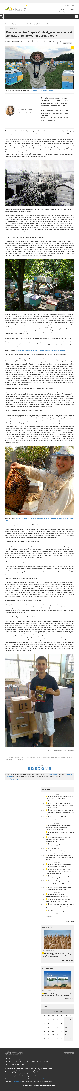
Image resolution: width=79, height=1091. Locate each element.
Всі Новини (70, 921)
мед (12, 757)
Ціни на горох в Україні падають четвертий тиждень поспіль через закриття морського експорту (59, 805)
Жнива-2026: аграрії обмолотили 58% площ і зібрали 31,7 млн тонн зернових (60, 845)
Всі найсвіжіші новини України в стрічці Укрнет (39, 1085)
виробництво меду (36, 757)
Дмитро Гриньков (48, 757)
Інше (23, 41)
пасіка (27, 757)
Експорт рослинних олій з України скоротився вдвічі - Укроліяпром (58, 865)
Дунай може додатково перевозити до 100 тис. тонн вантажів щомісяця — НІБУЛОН (60, 798)
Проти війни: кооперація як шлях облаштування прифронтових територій (41, 350)
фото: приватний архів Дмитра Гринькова (41, 90)
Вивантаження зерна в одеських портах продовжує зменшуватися (58, 900)
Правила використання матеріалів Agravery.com (27, 1062)
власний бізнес (19, 759)
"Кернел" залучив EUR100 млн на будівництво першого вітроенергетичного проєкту (59, 819)
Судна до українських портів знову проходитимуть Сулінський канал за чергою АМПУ (59, 857)
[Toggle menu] (76, 16)
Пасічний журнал (66, 757)
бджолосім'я (9, 759)
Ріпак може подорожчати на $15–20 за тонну (60, 833)
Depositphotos (47, 1078)
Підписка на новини (15, 1064)
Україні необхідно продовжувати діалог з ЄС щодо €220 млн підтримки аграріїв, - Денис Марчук (60, 906)
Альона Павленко (25, 110)
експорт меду (19, 757)
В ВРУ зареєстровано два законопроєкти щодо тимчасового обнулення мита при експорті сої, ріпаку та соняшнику (59, 913)
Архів (45, 1007)
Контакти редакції (13, 1059)
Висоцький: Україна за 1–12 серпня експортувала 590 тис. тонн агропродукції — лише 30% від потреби (57, 954)
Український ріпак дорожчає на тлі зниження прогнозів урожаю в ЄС (58, 888)
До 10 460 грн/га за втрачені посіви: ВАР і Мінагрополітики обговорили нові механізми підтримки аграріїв (59, 851)
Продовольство (12, 41)
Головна (7, 24)
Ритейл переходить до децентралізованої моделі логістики (57, 895)
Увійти (59, 12)
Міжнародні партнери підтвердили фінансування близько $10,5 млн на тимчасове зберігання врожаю (58, 827)
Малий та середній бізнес (39, 41)
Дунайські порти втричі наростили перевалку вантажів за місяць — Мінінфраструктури (58, 839)
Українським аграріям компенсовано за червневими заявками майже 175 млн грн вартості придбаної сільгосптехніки (60, 812)
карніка (57, 757)
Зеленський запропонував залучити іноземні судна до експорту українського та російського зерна (59, 882)
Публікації (47, 928)
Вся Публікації (67, 960)
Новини (46, 790)
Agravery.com (17, 1081)
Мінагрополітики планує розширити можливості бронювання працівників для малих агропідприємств (59, 871)
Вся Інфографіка (67, 999)
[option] (39, 68)
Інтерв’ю (57, 41)
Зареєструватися (68, 12)
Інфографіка (48, 968)
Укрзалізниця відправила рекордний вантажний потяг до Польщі (59, 877)
